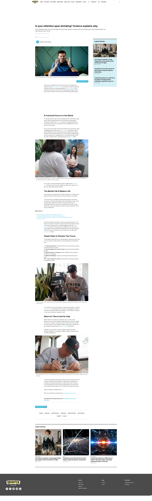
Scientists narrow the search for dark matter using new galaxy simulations (104, 70)
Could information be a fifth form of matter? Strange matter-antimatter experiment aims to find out (104, 79)
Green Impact (79, 1)
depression (46, 231)
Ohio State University (57, 86)
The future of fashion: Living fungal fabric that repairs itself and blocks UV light (104, 61)
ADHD (71, 136)
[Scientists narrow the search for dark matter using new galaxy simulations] (76, 442)
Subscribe (103, 1)
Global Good (67, 1)
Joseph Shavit (97, 73)
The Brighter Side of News (70, 393)
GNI (98, 1)
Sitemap (80, 486)
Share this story (81, 81)
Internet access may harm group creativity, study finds (49, 214)
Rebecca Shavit (97, 64)
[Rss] (20, 489)
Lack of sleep (64, 130)
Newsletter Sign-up (129, 482)
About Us (80, 482)
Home (41, 1)
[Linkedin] (13, 489)
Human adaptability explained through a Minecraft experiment (51, 216)
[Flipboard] (17, 489)
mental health (64, 326)
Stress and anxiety (70, 88)
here (62, 389)
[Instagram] (10, 489)
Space (84, 1)
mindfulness (48, 309)
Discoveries (53, 1)
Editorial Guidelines (82, 488)
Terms (103, 484)
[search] (120, 2)
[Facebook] (7, 489)
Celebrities (93, 1)
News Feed (80, 484)
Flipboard (127, 484)
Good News (46, 1)
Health (73, 1)
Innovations (60, 1)
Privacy (103, 482)
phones (58, 122)
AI (88, 1)
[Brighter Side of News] (35, 2)
